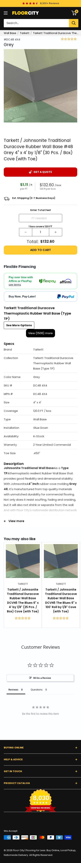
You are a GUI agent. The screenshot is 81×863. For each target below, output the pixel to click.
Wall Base (10, 33)
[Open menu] (6, 12)
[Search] (73, 23)
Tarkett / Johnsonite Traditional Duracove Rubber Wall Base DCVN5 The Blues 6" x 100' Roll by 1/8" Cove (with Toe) (61, 600)
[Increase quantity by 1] (55, 232)
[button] (40, 349)
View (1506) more (40, 333)
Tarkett (24, 33)
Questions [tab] (37, 689)
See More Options (19, 325)
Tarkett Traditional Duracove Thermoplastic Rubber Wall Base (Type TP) (56, 33)
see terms (15, 284)
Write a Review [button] (42, 678)
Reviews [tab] (13, 689)
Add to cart (40, 250)
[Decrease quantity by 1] (25, 232)
